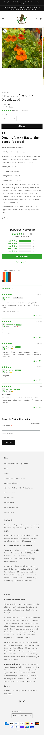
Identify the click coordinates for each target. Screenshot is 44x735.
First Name (7, 426)
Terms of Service (9, 493)
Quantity (4, 114)
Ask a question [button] (22, 262)
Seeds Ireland (24, 730)
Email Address (8, 433)
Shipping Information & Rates (14, 478)
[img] (7, 295)
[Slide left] (17, 88)
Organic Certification (11, 483)
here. (10, 693)
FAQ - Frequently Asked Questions (16, 464)
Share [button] (6, 218)
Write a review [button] (22, 256)
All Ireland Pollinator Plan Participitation (18, 488)
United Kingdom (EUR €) (20, 716)
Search (6, 473)
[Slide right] (26, 88)
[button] (2, 19)
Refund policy (9, 498)
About (6, 468)
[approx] (18, 141)
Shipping (11, 107)
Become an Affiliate (11, 507)
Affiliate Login (9, 512)
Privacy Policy (9, 502)
